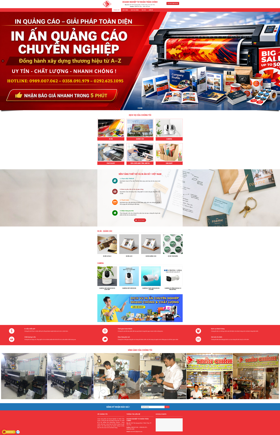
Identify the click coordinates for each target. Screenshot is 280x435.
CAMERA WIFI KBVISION (129, 288)
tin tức (144, 10)
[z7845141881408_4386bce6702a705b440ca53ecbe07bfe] (256, 376)
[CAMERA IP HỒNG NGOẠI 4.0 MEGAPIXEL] (173, 276)
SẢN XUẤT (169, 163)
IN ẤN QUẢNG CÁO (151, 256)
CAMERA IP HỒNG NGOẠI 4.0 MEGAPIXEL (173, 288)
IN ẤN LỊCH (129, 256)
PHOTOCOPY (111, 163)
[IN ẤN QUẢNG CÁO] (151, 244)
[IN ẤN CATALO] (107, 244)
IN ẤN (111, 139)
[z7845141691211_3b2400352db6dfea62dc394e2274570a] (210, 376)
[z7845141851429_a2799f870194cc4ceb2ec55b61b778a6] (163, 376)
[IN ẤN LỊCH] (129, 244)
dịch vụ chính (135, 10)
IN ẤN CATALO (107, 256)
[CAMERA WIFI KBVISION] (129, 276)
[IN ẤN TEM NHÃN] (173, 244)
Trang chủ (116, 10)
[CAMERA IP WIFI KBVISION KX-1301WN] (151, 276)
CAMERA (169, 139)
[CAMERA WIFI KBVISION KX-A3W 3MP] (107, 276)
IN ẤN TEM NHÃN (173, 256)
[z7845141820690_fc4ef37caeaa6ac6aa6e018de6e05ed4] (117, 376)
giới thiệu (125, 10)
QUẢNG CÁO (140, 139)
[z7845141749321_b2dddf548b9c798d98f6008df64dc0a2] (24, 376)
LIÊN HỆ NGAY (141, 220)
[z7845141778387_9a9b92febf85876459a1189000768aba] (70, 376)
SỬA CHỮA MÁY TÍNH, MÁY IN (140, 163)
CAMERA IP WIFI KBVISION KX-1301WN (151, 288)
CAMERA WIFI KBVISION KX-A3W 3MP (107, 288)
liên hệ (151, 10)
